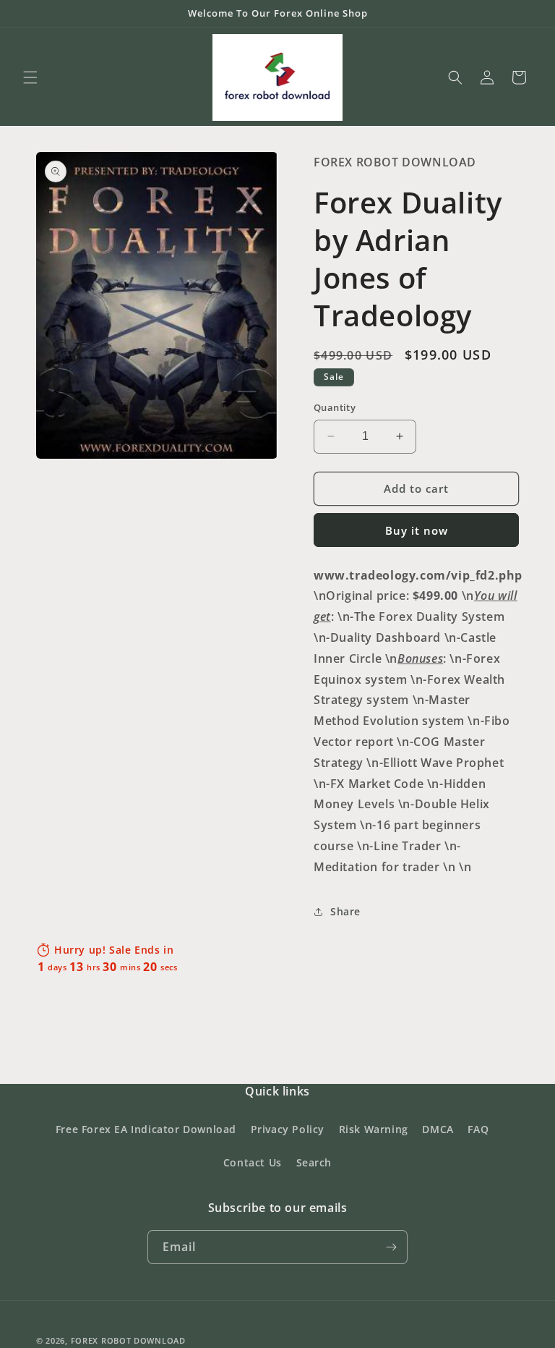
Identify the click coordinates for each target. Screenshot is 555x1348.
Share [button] (345, 911)
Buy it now (416, 530)
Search (314, 1162)
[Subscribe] (391, 1247)
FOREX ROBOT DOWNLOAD (128, 1340)
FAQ (478, 1129)
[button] (30, 77)
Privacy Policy (287, 1129)
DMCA (437, 1129)
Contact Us (252, 1162)
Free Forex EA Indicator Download (146, 1129)
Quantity (335, 407)
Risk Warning (373, 1129)
